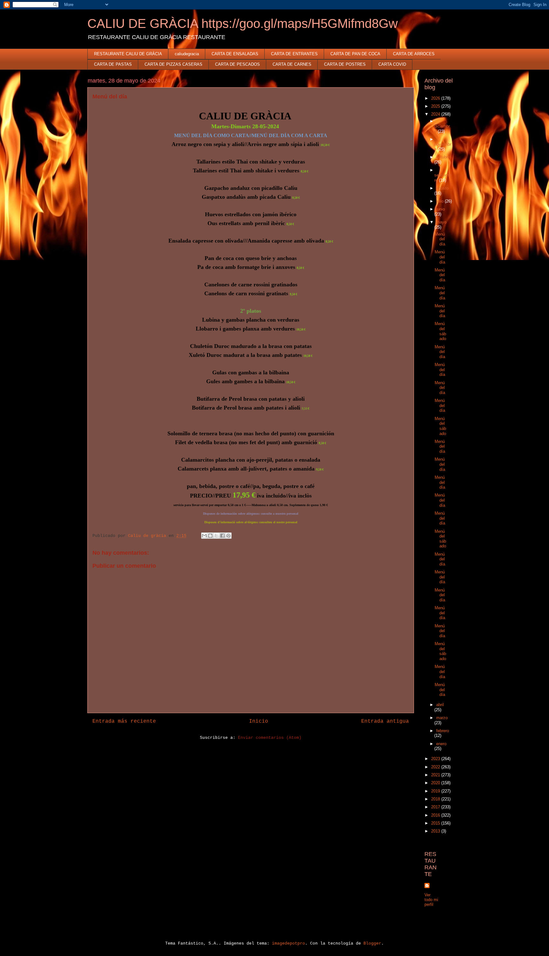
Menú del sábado (440, 331)
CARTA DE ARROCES (414, 53)
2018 (436, 799)
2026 (436, 98)
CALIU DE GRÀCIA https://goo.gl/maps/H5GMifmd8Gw (242, 23)
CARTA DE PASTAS (113, 64)
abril (440, 704)
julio (440, 201)
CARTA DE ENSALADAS (235, 53)
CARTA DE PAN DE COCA (355, 53)
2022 (436, 767)
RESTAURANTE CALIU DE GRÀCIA (128, 53)
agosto (442, 188)
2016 (436, 815)
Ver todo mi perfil (431, 899)
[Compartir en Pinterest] (228, 535)
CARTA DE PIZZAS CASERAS (173, 64)
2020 (436, 782)
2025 (436, 106)
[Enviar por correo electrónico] (204, 535)
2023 (436, 758)
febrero (442, 730)
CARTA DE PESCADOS (237, 64)
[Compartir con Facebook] (222, 535)
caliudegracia (187, 53)
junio (440, 209)
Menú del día (440, 239)
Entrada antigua (385, 721)
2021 (436, 774)
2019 (436, 791)
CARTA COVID (392, 64)
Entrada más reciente (124, 721)
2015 (436, 823)
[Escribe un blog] (210, 535)
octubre (443, 157)
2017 (436, 807)
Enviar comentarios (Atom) (270, 737)
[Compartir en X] (216, 535)
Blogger (372, 943)
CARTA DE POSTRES (345, 64)
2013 (436, 831)
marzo (442, 717)
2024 (436, 114)
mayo (441, 222)
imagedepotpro (288, 943)
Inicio (258, 721)
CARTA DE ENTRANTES (294, 53)
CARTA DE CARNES (292, 64)
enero (441, 743)
